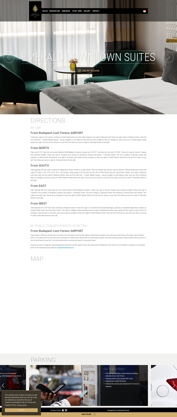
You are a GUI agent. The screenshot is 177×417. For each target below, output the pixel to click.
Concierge (66, 11)
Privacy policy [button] (22, 405)
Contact (96, 11)
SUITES (45, 11)
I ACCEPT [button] (21, 410)
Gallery (87, 11)
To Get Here (77, 11)
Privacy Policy (56, 410)
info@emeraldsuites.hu (65, 248)
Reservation (54, 11)
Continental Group (122, 410)
